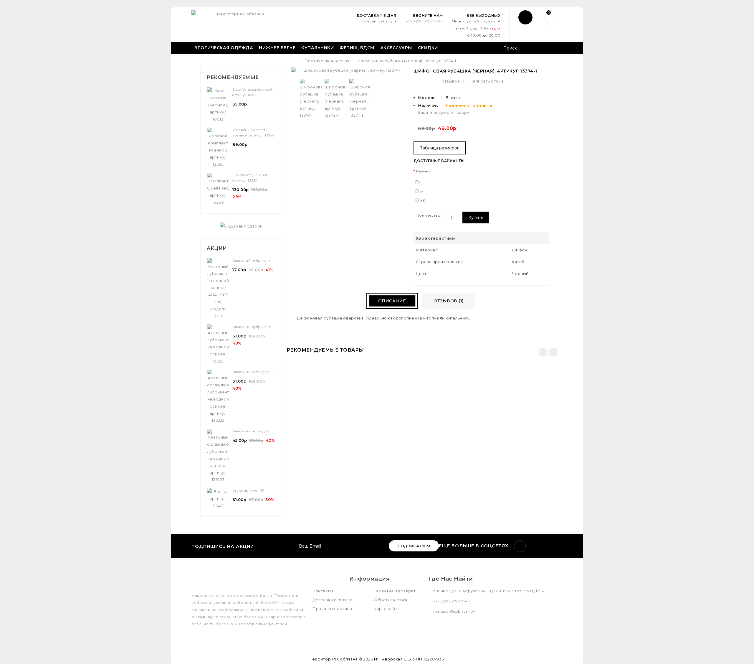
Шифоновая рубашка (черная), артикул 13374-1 (407, 60)
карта (495, 28)
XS (422, 200)
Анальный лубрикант (251, 260)
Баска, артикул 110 (248, 490)
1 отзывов (449, 81)
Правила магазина (332, 608)
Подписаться (414, 545)
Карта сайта (387, 608)
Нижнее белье (277, 47)
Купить (475, 217)
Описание (392, 301)
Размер (423, 171)
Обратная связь (391, 599)
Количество (428, 215)
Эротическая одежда (223, 47)
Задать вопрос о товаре (444, 112)
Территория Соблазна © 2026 (341, 659)
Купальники (317, 47)
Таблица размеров (439, 148)
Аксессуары (396, 47)
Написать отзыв (487, 81)
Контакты (322, 591)
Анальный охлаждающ (252, 372)
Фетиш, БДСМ (357, 47)
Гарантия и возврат (395, 591)
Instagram (520, 546)
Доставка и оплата (332, 599)
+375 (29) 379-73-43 (424, 21)
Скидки (428, 47)
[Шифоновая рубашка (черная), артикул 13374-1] (350, 70)
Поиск (556, 48)
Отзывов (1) (449, 301)
